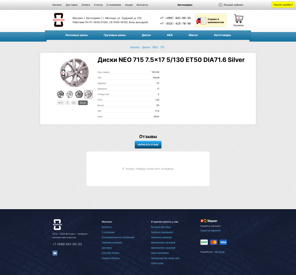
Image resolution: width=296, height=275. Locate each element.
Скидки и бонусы (111, 258)
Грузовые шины (115, 35)
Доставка (72, 4)
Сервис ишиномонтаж (216, 21)
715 (162, 47)
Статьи (98, 4)
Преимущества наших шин (165, 258)
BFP (60, 102)
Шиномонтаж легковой (163, 242)
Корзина (239, 25)
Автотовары (222, 35)
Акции (129, 4)
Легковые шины (76, 35)
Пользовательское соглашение (118, 237)
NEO (155, 47)
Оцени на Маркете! (210, 230)
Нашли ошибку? (283, 4)
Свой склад (157, 263)
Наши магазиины (160, 252)
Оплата (85, 4)
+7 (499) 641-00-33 (175, 18)
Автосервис (184, 4)
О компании (114, 4)
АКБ (170, 35)
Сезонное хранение (161, 237)
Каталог (57, 4)
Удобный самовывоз (162, 232)
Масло (193, 35)
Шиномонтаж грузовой (163, 247)
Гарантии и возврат (112, 242)
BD (74, 102)
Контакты (142, 4)
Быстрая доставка (161, 227)
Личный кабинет (234, 4)
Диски (146, 35)
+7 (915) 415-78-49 (175, 23)
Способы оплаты (110, 252)
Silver (83, 102)
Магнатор (220, 252)
